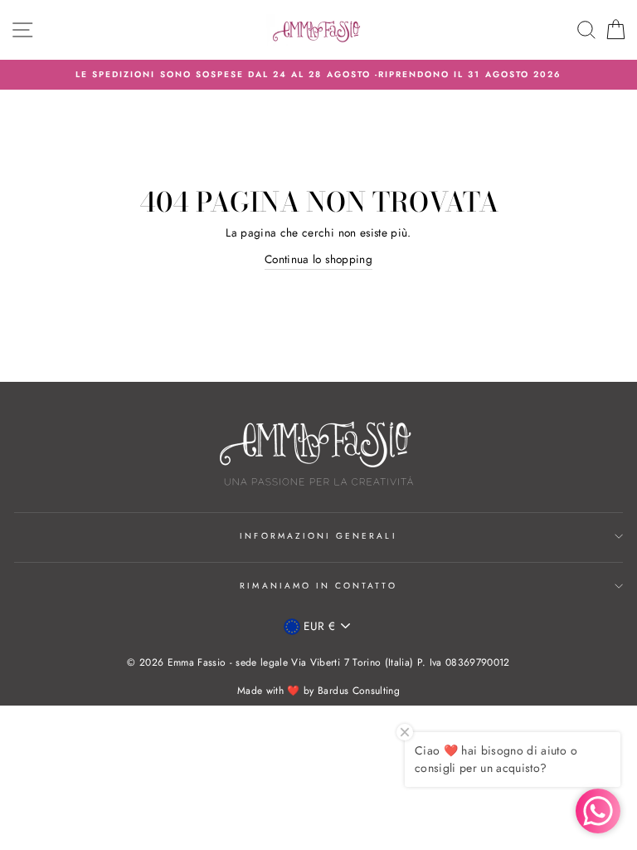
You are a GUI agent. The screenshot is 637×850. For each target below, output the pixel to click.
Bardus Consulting (359, 690)
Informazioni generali (318, 536)
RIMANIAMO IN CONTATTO (318, 585)
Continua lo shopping (318, 259)
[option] (318, 74)
